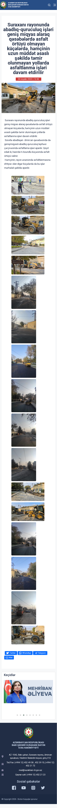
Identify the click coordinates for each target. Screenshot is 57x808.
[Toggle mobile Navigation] (54, 5)
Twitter (13, 653)
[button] (17, 715)
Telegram (42, 653)
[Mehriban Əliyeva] (28, 691)
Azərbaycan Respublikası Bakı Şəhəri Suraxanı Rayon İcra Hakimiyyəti (18, 5)
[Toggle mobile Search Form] (49, 4)
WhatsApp (26, 653)
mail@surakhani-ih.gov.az (30, 770)
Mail (10, 657)
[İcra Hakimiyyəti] (3, 5)
